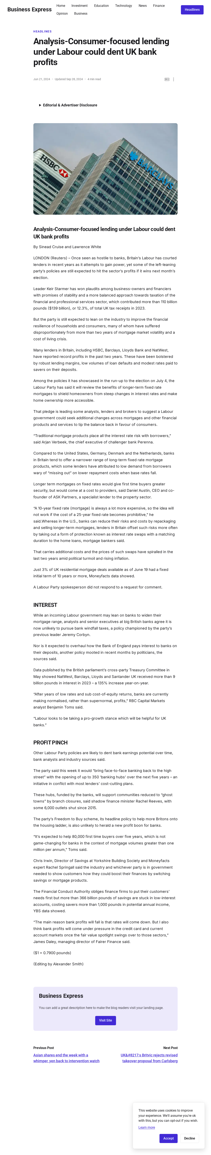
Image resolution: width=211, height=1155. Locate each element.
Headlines (192, 10)
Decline (189, 1138)
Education (101, 6)
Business (80, 13)
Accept (168, 1138)
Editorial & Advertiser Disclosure (70, 105)
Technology (123, 6)
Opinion (62, 13)
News (143, 6)
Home (60, 6)
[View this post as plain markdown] (167, 79)
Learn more (146, 1127)
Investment (80, 6)
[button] (173, 79)
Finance (159, 6)
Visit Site (105, 1020)
